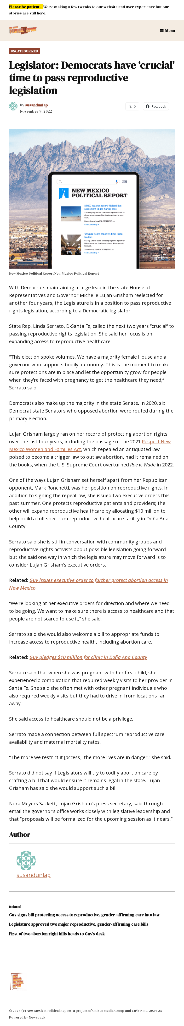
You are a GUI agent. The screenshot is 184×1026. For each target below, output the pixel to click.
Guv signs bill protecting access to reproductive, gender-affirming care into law (84, 915)
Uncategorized (24, 51)
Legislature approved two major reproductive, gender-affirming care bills (79, 924)
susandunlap (36, 105)
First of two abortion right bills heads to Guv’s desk (57, 934)
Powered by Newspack (27, 1017)
